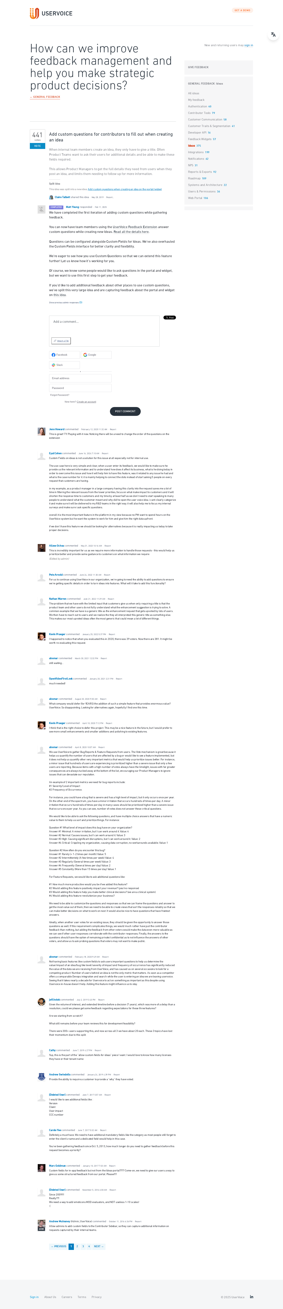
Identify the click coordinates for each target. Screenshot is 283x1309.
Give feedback (198, 67)
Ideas (219, 83)
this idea (60, 295)
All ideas (193, 93)
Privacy (96, 1297)
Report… (110, 197)
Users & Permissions (202, 191)
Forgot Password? (59, 395)
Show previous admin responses (65, 303)
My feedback (196, 100)
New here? (80, 401)
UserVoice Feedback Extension (135, 227)
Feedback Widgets (200, 139)
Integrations (196, 152)
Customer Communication (205, 119)
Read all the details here (131, 232)
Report (113, 429)
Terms (82, 1297)
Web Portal (195, 198)
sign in (248, 45)
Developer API (197, 132)
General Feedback (201, 83)
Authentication (197, 106)
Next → (99, 1246)
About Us (50, 1297)
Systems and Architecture (205, 185)
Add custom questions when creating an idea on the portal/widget (125, 189)
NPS (190, 165)
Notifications (196, 158)
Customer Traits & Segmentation (209, 126)
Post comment (125, 411)
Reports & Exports (200, 172)
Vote (37, 146)
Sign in (34, 1297)
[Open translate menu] (273, 34)
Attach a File (63, 341)
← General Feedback (45, 97)
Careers (67, 1297)
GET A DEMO (242, 10)
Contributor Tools (199, 113)
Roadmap (194, 178)
